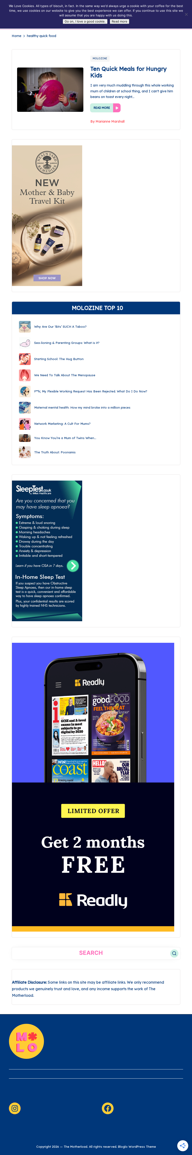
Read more (119, 21)
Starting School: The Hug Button (59, 359)
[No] (186, 14)
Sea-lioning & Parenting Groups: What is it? (67, 343)
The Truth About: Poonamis (55, 452)
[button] (174, 953)
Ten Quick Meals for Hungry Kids (128, 72)
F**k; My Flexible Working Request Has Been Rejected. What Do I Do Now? (90, 391)
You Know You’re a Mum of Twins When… (65, 438)
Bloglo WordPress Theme (137, 1146)
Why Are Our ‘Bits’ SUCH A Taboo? (60, 326)
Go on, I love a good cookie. (85, 21)
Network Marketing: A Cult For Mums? (62, 423)
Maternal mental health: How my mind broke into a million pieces (82, 407)
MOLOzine (100, 58)
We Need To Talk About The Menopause (64, 375)
